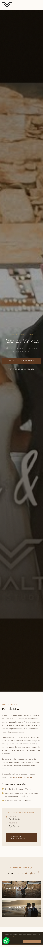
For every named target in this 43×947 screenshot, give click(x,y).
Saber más (16, 937)
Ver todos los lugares (21, 369)
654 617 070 (14, 825)
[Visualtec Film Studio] (7, 4)
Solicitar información (21, 361)
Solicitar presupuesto (18, 837)
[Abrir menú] (38, 5)
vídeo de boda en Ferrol (21, 777)
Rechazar (13, 941)
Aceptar (32, 941)
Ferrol (30, 334)
